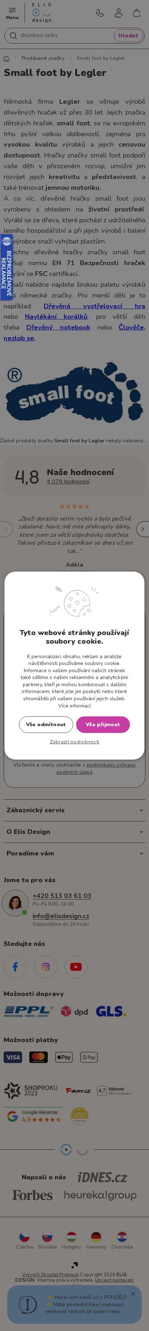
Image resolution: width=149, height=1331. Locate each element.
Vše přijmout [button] (103, 724)
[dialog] (74, 665)
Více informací (74, 705)
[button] (74, 742)
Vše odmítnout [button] (46, 724)
